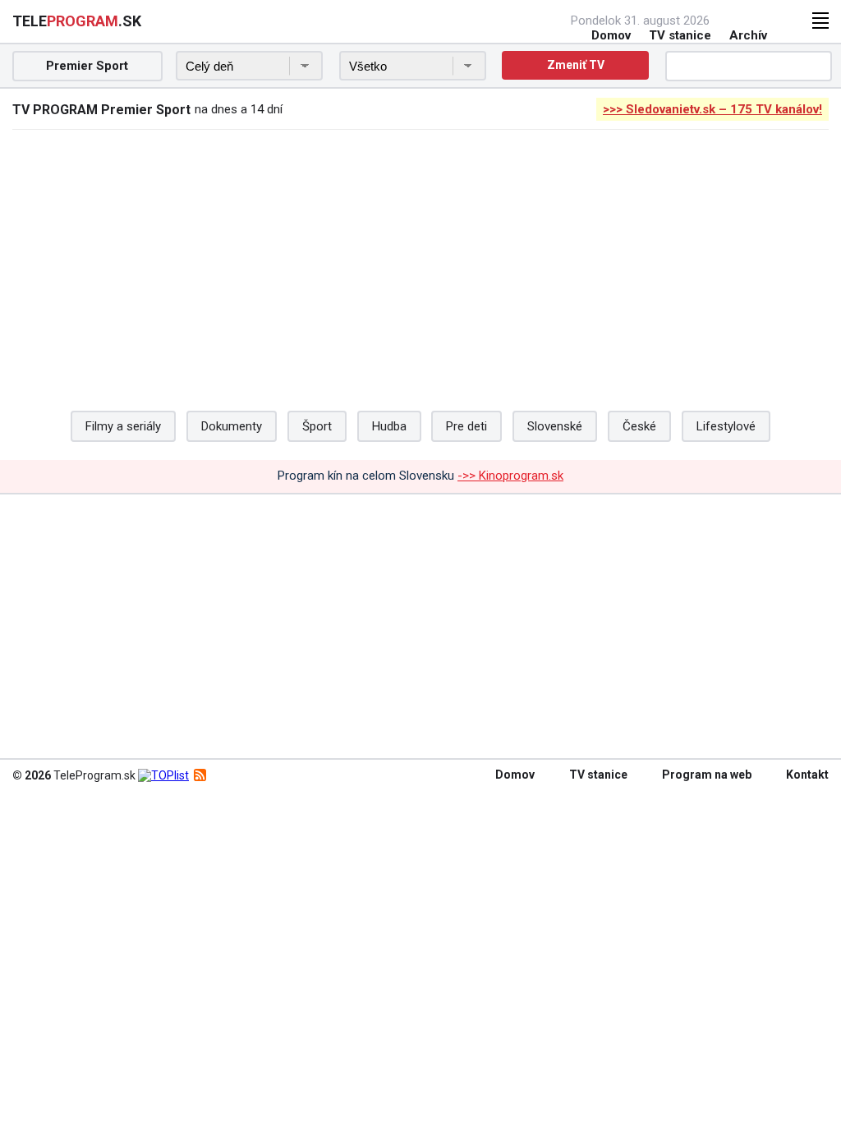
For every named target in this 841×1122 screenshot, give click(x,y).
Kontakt (807, 774)
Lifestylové (726, 426)
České (639, 426)
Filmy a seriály (123, 426)
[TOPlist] (163, 775)
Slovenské (554, 426)
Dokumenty (231, 426)
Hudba (389, 426)
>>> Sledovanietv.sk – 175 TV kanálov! (712, 109)
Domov (611, 35)
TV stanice (680, 35)
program (76, 21)
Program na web (706, 774)
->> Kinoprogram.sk (510, 475)
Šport (317, 426)
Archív (748, 35)
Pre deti (466, 426)
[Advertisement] (420, 261)
